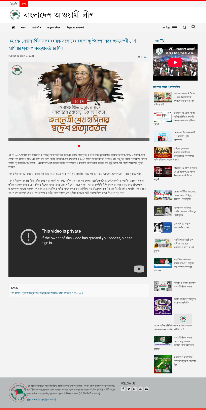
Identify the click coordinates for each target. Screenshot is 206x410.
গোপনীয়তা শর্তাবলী (48, 399)
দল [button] (22, 27)
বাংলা (24, 3)
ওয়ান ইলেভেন (64, 292)
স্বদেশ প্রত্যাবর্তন (30, 292)
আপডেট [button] (35, 27)
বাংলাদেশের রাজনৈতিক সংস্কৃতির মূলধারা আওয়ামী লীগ (185, 361)
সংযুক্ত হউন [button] (53, 27)
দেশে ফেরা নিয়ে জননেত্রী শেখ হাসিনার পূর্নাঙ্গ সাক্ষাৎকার (184, 136)
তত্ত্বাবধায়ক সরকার (48, 292)
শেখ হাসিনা (16, 292)
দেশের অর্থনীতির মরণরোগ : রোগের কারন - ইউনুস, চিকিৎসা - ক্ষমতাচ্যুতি (185, 195)
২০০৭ (80, 292)
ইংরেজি (13, 3)
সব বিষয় (166, 27)
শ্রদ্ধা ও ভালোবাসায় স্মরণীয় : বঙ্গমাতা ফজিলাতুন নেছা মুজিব (185, 211)
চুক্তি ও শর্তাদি (33, 399)
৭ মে (74, 292)
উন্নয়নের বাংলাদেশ (75, 27)
